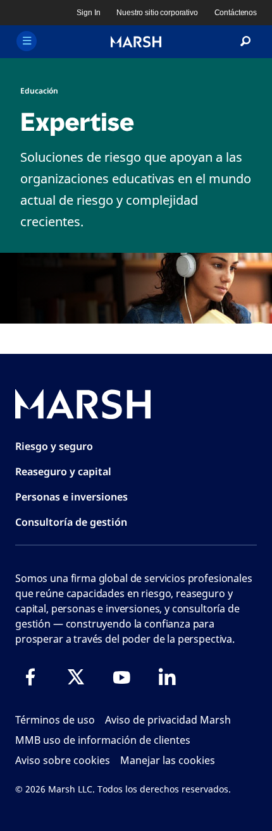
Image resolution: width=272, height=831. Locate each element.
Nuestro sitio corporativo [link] (156, 12)
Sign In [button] (88, 12)
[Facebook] (30, 677)
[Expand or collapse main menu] (26, 41)
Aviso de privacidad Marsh (168, 720)
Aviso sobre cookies (62, 760)
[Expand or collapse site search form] (245, 42)
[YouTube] (121, 677)
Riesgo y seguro (54, 446)
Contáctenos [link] (235, 12)
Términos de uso (55, 720)
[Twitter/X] (76, 677)
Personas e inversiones (71, 497)
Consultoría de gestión (71, 522)
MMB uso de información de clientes (102, 740)
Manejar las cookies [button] (167, 760)
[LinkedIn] (167, 677)
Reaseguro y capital (63, 471)
